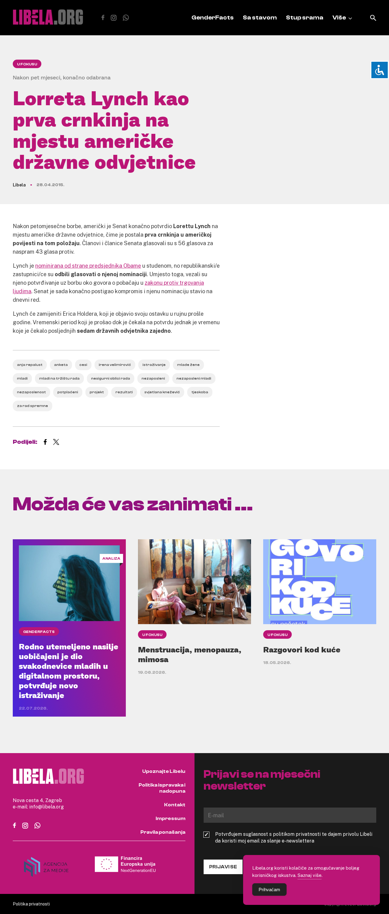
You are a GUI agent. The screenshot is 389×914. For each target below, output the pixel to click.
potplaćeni (67, 392)
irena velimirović (115, 365)
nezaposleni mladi (194, 378)
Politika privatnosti (31, 903)
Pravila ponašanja (162, 832)
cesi (83, 365)
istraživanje (154, 365)
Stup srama (304, 17)
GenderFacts (212, 17)
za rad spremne (32, 406)
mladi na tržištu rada (59, 378)
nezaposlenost (31, 392)
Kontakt (174, 805)
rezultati (124, 392)
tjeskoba (199, 392)
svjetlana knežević (162, 392)
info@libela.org (46, 807)
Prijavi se (223, 867)
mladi (22, 378)
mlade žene (188, 365)
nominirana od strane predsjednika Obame (88, 265)
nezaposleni (153, 378)
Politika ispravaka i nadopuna (162, 788)
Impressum (170, 818)
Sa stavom (260, 17)
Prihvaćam (269, 889)
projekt (97, 392)
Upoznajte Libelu (163, 771)
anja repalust (30, 365)
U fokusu (27, 64)
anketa (61, 365)
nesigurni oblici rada (110, 378)
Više (339, 17)
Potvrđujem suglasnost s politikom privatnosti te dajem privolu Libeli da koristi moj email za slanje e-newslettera (293, 837)
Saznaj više (310, 875)
